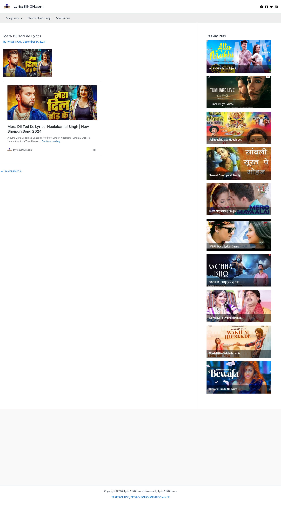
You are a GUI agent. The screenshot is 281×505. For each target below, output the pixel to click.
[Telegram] (261, 6)
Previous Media (10, 171)
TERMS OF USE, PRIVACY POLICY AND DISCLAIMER (140, 497)
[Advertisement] (140, 447)
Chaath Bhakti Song (39, 18)
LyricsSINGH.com (28, 6)
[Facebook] (266, 6)
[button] (20, 18)
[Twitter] (271, 6)
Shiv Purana (63, 18)
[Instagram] (276, 6)
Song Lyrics (12, 18)
